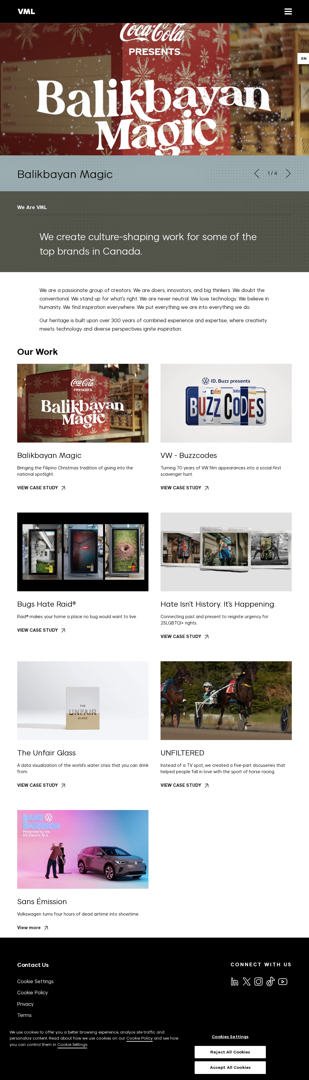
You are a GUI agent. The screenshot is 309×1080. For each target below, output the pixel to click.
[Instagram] (258, 981)
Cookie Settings (35, 981)
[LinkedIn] (234, 981)
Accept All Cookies (230, 1067)
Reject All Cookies (230, 1052)
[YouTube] (282, 981)
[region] (154, 1051)
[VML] (26, 11)
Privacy (25, 1004)
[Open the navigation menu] (287, 11)
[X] (246, 981)
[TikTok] (270, 981)
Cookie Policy (32, 992)
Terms (24, 1015)
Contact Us (33, 965)
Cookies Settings (230, 1036)
